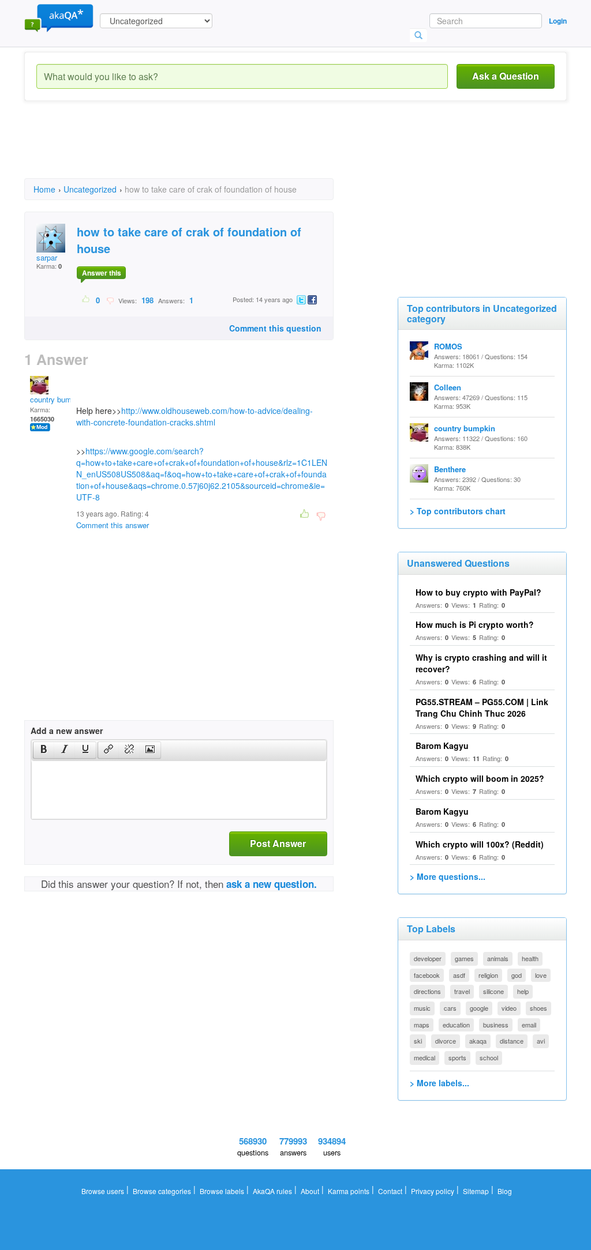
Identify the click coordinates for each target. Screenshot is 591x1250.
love (541, 975)
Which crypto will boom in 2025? (480, 778)
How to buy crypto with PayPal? (478, 592)
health (530, 958)
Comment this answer (112, 524)
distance (511, 1040)
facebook (427, 975)
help (523, 991)
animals (497, 958)
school (489, 1057)
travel (462, 991)
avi (541, 1040)
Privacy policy (432, 1191)
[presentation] (43, 750)
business (495, 1024)
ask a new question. (271, 884)
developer (428, 958)
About (310, 1191)
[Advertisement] (234, 150)
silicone (493, 991)
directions (427, 991)
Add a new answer (67, 730)
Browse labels (222, 1191)
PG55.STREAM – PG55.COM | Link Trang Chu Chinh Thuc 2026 (482, 707)
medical (424, 1057)
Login (558, 21)
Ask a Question (505, 75)
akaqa (478, 1040)
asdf (459, 975)
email (529, 1024)
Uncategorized (90, 189)
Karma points (348, 1191)
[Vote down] (110, 299)
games (464, 958)
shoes (538, 1007)
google (479, 1007)
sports (457, 1057)
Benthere (450, 469)
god (516, 975)
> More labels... (439, 1083)
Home (44, 189)
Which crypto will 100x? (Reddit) (480, 844)
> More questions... (447, 876)
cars (450, 1007)
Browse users (102, 1191)
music (422, 1007)
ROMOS (448, 346)
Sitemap (476, 1191)
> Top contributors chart (458, 511)
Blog (505, 1191)
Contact (390, 1191)
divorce (445, 1040)
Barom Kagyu (442, 745)
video (509, 1007)
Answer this (101, 273)
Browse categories (162, 1191)
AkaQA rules (272, 1191)
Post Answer (278, 843)
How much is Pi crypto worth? (475, 624)
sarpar (46, 257)
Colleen (447, 387)
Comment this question (275, 328)
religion (488, 975)
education (456, 1024)
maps (421, 1024)
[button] (43, 750)
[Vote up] (86, 299)
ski (418, 1040)
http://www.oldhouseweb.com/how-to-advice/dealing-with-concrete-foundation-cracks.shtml (194, 416)
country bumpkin (57, 399)
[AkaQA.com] (59, 17)
